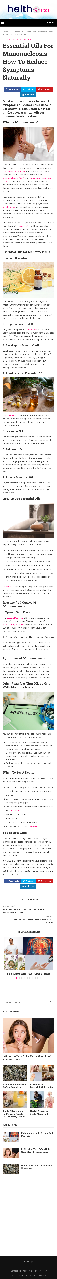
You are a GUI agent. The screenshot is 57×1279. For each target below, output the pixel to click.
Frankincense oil (10, 415)
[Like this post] (23, 899)
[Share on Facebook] (28, 899)
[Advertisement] (28, 1215)
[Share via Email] (37, 899)
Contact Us (15, 1271)
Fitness (17, 32)
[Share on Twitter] (31, 899)
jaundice (34, 826)
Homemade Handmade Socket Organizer (14, 1085)
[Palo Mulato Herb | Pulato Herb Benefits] (28, 953)
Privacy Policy (40, 1271)
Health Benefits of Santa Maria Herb (39, 1112)
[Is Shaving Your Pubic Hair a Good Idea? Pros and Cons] (28, 1035)
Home (5, 32)
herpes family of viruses (13, 624)
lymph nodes (9, 207)
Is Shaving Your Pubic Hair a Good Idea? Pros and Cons (27, 1058)
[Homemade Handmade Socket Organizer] (15, 1073)
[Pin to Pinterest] (34, 899)
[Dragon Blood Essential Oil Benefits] (42, 1073)
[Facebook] (47, 22)
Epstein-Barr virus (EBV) (14, 171)
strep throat (13, 810)
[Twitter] (50, 22)
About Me (27, 1271)
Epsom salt (23, 226)
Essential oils (8, 587)
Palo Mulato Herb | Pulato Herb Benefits (28, 973)
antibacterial (31, 329)
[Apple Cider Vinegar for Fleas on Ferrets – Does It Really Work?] (15, 1099)
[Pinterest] (53, 22)
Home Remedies (25, 39)
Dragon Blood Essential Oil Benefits (41, 1085)
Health (13, 39)
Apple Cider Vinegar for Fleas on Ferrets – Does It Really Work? (14, 1114)
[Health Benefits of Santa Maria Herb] (42, 1099)
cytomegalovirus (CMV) (13, 178)
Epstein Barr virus (15, 618)
